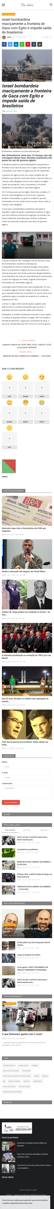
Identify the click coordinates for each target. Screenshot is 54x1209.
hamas (45, 1076)
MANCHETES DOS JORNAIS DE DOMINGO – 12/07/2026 (27, 357)
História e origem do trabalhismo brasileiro (30, 1195)
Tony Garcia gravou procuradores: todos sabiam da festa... (25, 743)
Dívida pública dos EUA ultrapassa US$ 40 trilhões (33, 943)
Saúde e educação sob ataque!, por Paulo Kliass (23, 571)
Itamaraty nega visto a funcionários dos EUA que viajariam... (24, 529)
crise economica (9, 1086)
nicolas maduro (9, 1065)
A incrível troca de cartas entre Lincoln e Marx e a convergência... (34, 1166)
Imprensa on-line (8, 14)
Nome (4, 762)
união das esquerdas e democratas (17, 1076)
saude (36, 1076)
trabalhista (37, 1081)
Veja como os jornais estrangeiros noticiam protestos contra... (32, 1155)
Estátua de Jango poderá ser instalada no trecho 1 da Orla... (26, 613)
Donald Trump (24, 1086)
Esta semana (10, 830)
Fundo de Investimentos (12, 1092)
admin (9, 37)
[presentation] (43, 1005)
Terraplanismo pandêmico (27, 849)
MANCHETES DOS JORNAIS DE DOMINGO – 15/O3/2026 (34, 888)
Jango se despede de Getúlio (28, 955)
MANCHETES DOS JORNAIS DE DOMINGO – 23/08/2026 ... (34, 863)
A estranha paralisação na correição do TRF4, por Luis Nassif (26, 656)
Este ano (43, 830)
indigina (35, 1065)
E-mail (5, 772)
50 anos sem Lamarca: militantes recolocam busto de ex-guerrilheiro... (26, 1036)
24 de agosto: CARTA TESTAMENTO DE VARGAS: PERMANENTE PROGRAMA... (32, 968)
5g (4, 1081)
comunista (26, 1071)
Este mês (26, 830)
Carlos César (23, 1065)
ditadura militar (14, 1081)
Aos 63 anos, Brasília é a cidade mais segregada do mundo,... (25, 700)
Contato (9, 1195)
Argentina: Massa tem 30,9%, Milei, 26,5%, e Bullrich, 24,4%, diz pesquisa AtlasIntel (27, 346)
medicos (26, 1081)
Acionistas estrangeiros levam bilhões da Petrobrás (32, 1144)
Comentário (7, 783)
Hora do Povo (11, 111)
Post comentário (11, 802)
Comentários (8, 756)
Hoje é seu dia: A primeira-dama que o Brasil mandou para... (32, 838)
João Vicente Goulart (11, 1071)
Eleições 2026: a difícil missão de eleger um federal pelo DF (34, 875)
